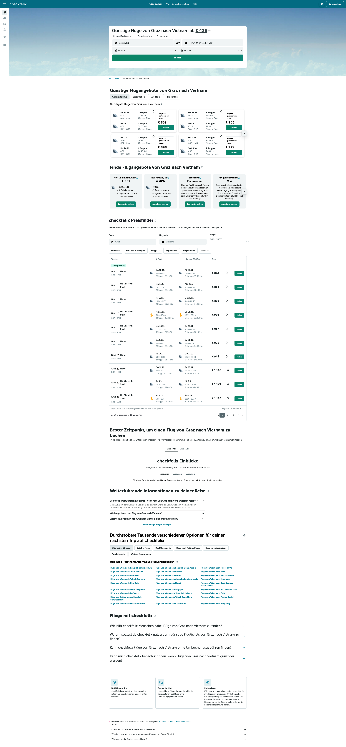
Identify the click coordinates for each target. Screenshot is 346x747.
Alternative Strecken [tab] (121, 548)
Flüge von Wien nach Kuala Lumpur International (217, 584)
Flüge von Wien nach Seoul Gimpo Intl (127, 589)
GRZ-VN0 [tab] (164, 474)
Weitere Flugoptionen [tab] (141, 554)
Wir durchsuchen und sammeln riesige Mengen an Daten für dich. (143, 734)
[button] (5, 4)
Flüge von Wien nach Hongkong (215, 603)
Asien (117, 78)
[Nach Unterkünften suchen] (4, 18)
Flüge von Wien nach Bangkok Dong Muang (176, 568)
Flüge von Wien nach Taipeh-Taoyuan (127, 579)
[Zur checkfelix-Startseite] (18, 4)
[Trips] (4, 37)
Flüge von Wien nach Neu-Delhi (124, 583)
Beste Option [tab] (139, 97)
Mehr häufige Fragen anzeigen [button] (157, 524)
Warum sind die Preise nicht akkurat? (129, 739)
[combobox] (122, 36)
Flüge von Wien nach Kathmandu (171, 603)
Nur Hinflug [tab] (172, 97)
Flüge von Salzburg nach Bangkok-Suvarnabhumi (126, 598)
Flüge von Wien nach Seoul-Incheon (217, 575)
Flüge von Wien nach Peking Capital (217, 597)
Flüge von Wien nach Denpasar (124, 575)
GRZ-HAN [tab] (171, 449)
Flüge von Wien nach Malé (213, 572)
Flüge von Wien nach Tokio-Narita (216, 568)
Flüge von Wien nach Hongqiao (215, 579)
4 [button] (238, 415)
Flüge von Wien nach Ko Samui (124, 593)
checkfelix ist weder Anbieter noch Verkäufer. (134, 729)
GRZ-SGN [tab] (184, 449)
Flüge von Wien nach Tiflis (213, 593)
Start (110, 78)
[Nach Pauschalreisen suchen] (4, 29)
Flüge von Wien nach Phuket (169, 572)
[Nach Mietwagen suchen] (4, 24)
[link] (126, 204)
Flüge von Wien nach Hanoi (168, 583)
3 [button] (233, 415)
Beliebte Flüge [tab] (143, 548)
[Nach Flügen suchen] (4, 12)
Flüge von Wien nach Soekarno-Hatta (127, 603)
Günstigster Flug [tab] (119, 97)
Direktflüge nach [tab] (163, 548)
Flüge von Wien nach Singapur (170, 589)
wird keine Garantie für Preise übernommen (175, 722)
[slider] (247, 242)
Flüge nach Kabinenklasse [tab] (188, 548)
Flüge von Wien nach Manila (168, 575)
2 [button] (227, 415)
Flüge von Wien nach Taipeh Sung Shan (174, 597)
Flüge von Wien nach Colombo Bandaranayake (177, 579)
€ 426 (201, 30)
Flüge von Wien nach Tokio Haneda (126, 572)
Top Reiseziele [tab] (118, 554)
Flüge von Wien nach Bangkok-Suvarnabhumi (131, 568)
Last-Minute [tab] (156, 97)
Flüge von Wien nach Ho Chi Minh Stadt (219, 589)
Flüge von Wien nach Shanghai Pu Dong (174, 593)
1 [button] (222, 415)
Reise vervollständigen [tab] (215, 548)
